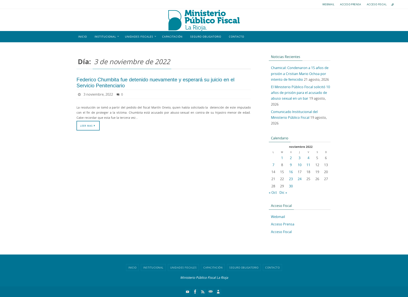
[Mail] (210, 291)
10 (300, 165)
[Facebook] (195, 291)
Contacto (272, 267)
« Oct (273, 192)
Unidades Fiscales (183, 267)
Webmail (328, 4)
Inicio (132, 267)
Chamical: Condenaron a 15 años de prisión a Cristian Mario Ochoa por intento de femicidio (300, 73)
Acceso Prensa (350, 4)
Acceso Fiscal (377, 4)
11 (308, 165)
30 (291, 186)
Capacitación (212, 267)
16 (291, 172)
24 (300, 179)
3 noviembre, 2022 (98, 94)
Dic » (283, 192)
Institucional (153, 267)
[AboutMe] (218, 291)
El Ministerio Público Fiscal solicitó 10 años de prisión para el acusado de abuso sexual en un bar (300, 93)
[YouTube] (187, 291)
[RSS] (203, 291)
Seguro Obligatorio (243, 267)
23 (291, 179)
